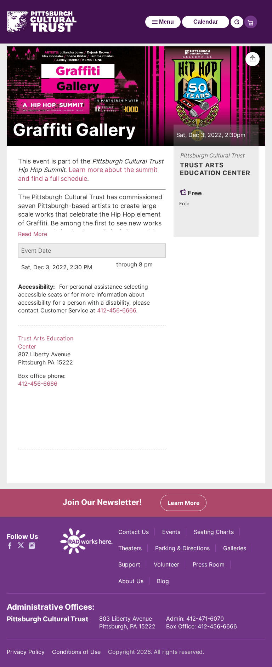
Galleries (234, 548)
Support (129, 564)
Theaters (130, 548)
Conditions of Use (76, 652)
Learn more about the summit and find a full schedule (88, 174)
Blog (163, 581)
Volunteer (166, 564)
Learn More (184, 503)
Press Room (209, 564)
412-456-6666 (116, 310)
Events (171, 532)
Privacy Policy (26, 652)
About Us (130, 581)
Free (184, 203)
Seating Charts (214, 532)
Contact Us (133, 532)
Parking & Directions (182, 548)
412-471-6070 (205, 618)
